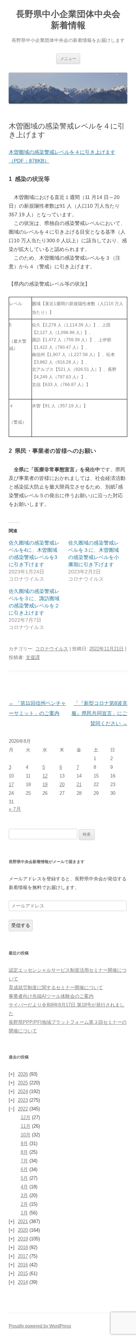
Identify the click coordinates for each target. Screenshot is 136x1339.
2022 (23, 1109)
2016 (23, 1265)
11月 (25, 1126)
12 (45, 776)
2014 (23, 1282)
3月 (24, 1195)
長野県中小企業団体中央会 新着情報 (71, 19)
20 (62, 784)
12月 (25, 1117)
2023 (23, 1100)
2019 (23, 1239)
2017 (23, 1256)
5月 (24, 1178)
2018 (23, 1247)
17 (11, 784)
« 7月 (15, 809)
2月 (24, 1204)
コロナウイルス (51, 648)
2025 (23, 1083)
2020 (23, 1230)
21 (79, 784)
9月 (24, 1143)
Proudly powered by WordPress (40, 1326)
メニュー (68, 58)
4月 (24, 1187)
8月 (24, 1152)
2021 (23, 1221)
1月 (24, 1213)
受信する (20, 925)
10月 (25, 1135)
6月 (24, 1169)
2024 (23, 1091)
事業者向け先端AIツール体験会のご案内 (51, 996)
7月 (24, 1161)
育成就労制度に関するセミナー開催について (56, 987)
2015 (23, 1273)
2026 (23, 1074)
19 (45, 784)
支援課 (33, 657)
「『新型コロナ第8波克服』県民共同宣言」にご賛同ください (99, 713)
